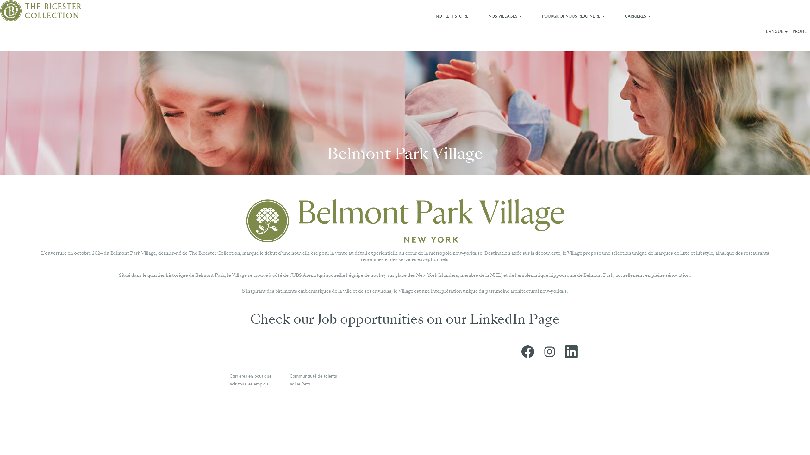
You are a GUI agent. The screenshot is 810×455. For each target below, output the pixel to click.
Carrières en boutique (250, 376)
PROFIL (800, 32)
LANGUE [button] (775, 32)
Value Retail (301, 384)
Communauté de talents (313, 376)
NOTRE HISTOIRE (452, 17)
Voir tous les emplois (249, 384)
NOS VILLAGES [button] (504, 17)
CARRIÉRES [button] (636, 17)
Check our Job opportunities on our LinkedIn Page (405, 320)
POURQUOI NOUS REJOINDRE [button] (571, 17)
